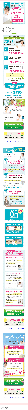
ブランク (5, 408)
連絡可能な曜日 (3, 30)
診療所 (14, 28)
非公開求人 (3, 29)
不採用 (3, 408)
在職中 (6, 408)
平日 (8, 30)
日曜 (10, 30)
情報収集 (1, 408)
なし (8, 29)
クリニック (7, 28)
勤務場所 (3, 28)
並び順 (3, 31)
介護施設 (10, 28)
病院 (12, 28)
